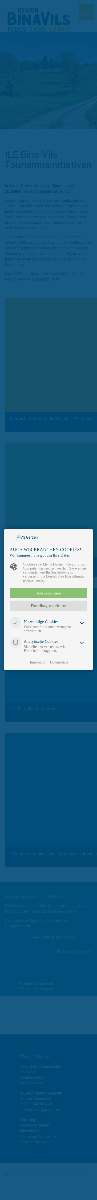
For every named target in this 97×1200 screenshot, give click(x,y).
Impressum (38, 662)
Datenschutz (59, 662)
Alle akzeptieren (48, 593)
